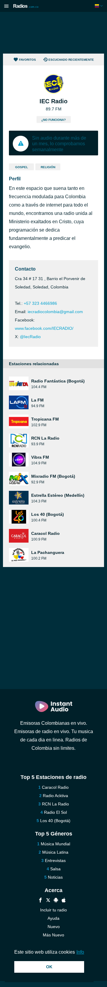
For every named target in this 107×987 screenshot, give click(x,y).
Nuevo (54, 926)
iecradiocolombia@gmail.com (55, 311)
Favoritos (27, 59)
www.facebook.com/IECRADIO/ (44, 328)
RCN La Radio (55, 804)
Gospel (21, 167)
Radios (25, 6)
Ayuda (53, 918)
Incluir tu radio (53, 910)
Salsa (55, 868)
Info (80, 952)
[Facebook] (40, 900)
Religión (48, 167)
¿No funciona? (53, 119)
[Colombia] (99, 5)
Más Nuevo (53, 935)
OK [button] (49, 966)
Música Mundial (55, 843)
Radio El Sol (55, 812)
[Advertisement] (53, 33)
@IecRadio (30, 336)
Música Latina (55, 852)
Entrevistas (55, 860)
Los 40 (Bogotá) (55, 820)
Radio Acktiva (55, 795)
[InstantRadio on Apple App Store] (63, 900)
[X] (48, 900)
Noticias (55, 877)
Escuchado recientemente (71, 59)
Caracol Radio (55, 787)
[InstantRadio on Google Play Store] (56, 900)
